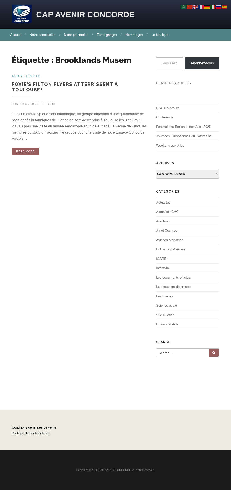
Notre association (42, 35)
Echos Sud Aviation (170, 249)
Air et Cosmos (166, 230)
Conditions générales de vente (34, 427)
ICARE (161, 259)
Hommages (134, 35)
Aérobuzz (163, 221)
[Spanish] (225, 6)
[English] (195, 6)
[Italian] (213, 6)
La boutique (159, 35)
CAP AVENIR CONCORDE (85, 14)
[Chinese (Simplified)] (189, 6)
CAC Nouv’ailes (168, 108)
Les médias (164, 296)
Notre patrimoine (76, 35)
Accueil (15, 35)
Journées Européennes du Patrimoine (184, 136)
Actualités (163, 202)
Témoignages (107, 35)
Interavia (162, 268)
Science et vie (166, 305)
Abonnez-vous (202, 63)
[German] (207, 6)
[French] (201, 6)
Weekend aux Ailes (170, 145)
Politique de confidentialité (30, 433)
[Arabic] (184, 6)
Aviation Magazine (169, 240)
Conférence (164, 117)
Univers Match (167, 324)
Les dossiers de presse (173, 287)
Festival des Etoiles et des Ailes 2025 (183, 127)
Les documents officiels (173, 277)
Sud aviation (165, 315)
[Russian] (219, 6)
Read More (25, 151)
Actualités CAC (167, 212)
